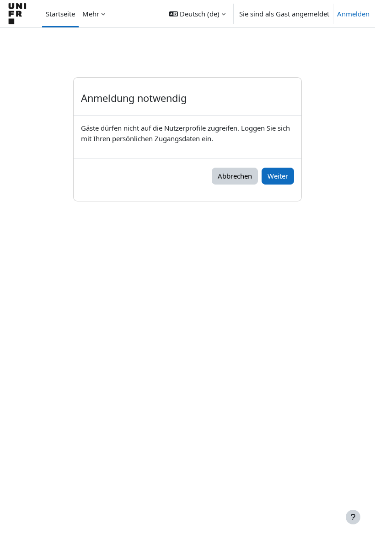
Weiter (278, 175)
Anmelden (353, 13)
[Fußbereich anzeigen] (353, 517)
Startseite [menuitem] (60, 13)
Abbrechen (235, 175)
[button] (197, 13)
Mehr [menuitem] (90, 13)
